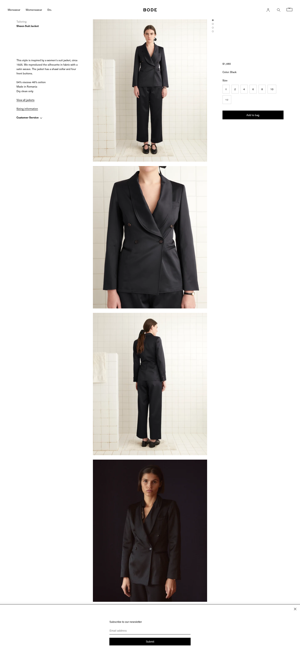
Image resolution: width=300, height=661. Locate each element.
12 (226, 100)
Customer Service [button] (27, 118)
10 (271, 89)
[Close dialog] (295, 609)
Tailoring (21, 21)
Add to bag (252, 115)
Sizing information (27, 109)
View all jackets (25, 100)
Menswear (14, 9)
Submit (150, 641)
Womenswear (34, 9)
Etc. (49, 9)
